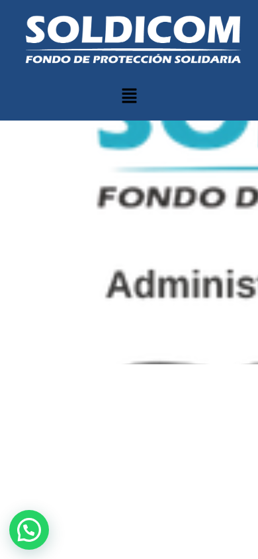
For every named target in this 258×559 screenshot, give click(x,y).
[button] (129, 97)
